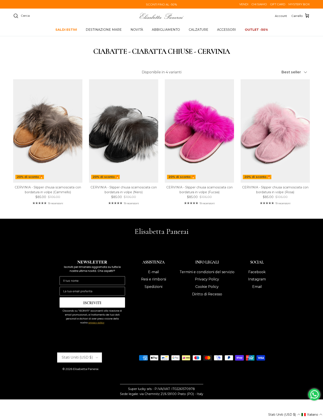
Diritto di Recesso (207, 294)
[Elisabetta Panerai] (161, 16)
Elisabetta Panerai (85, 369)
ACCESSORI (226, 30)
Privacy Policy (207, 279)
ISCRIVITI (92, 302)
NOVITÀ (137, 30)
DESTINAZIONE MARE (104, 30)
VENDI (243, 4)
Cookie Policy (207, 287)
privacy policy (96, 322)
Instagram (257, 279)
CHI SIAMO (259, 4)
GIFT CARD (277, 4)
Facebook (257, 272)
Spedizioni (153, 287)
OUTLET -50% (256, 30)
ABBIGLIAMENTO (166, 30)
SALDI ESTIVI (66, 30)
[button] (284, 414)
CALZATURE (198, 30)
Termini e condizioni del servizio (207, 272)
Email (257, 287)
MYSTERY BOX (299, 4)
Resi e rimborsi (153, 279)
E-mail (153, 272)
